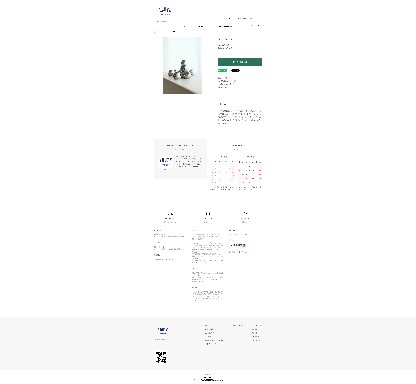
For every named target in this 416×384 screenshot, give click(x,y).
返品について (222, 78)
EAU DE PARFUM (171, 32)
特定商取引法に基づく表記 (227, 81)
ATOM (240, 325)
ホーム (156, 32)
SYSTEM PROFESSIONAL (224, 26)
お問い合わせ (256, 340)
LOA (183, 26)
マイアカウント (229, 18)
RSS (234, 325)
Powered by (196, 380)
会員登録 (255, 329)
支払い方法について (212, 336)
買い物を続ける (223, 87)
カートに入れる (242, 62)
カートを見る (256, 336)
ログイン (253, 18)
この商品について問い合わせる (228, 84)
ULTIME (200, 26)
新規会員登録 (242, 18)
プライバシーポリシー (212, 344)
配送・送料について (212, 329)
